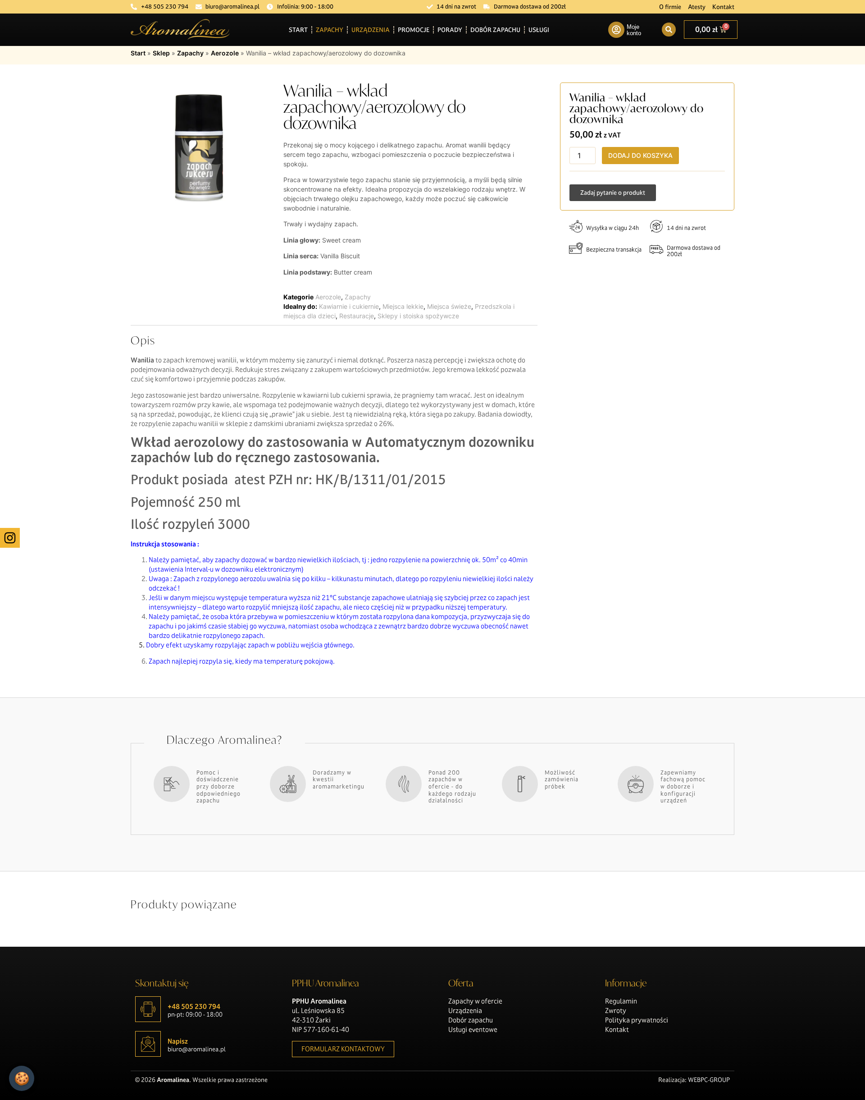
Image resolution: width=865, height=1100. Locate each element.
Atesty (697, 7)
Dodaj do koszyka (640, 155)
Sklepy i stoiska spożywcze (418, 316)
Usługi (538, 30)
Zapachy (329, 30)
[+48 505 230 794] (148, 1009)
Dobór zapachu (495, 30)
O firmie (670, 7)
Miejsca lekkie (402, 306)
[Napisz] (148, 1044)
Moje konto (634, 30)
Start (298, 30)
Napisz (178, 1041)
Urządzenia (370, 30)
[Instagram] (10, 538)
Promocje (413, 30)
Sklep (161, 53)
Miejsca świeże (449, 306)
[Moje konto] (616, 30)
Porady (449, 30)
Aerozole (225, 53)
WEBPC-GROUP (709, 1080)
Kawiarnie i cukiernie (349, 306)
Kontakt (723, 7)
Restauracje (356, 316)
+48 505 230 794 (194, 1006)
